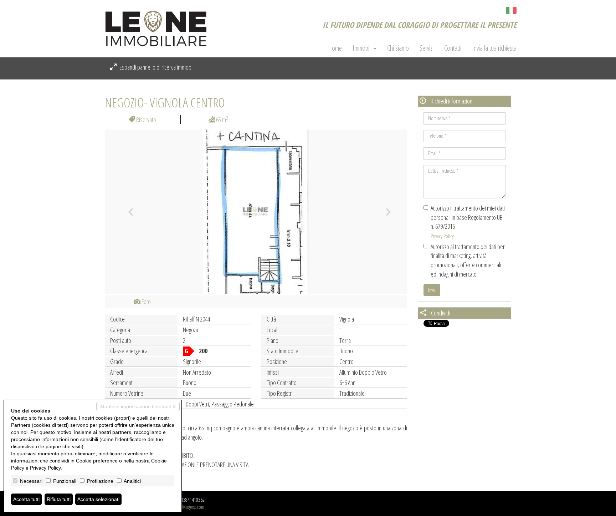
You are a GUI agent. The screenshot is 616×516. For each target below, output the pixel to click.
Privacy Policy (442, 235)
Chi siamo (398, 48)
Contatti (452, 48)
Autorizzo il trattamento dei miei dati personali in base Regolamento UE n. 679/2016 (468, 221)
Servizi (426, 48)
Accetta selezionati (98, 499)
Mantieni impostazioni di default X (138, 406)
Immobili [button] (363, 48)
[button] (127, 212)
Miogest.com (193, 507)
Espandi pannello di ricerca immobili (156, 67)
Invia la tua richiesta (494, 48)
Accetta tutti (26, 499)
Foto (145, 301)
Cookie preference (97, 461)
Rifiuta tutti (59, 499)
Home (335, 48)
